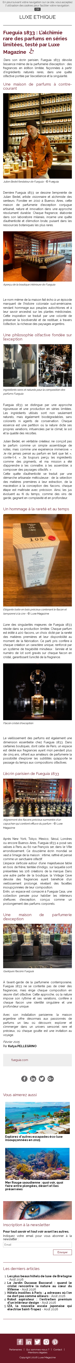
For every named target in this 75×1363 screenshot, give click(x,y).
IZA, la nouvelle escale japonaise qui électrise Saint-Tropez (39, 1307)
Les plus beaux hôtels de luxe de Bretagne (39, 1276)
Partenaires (15, 1349)
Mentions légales (37, 1352)
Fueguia (20, 192)
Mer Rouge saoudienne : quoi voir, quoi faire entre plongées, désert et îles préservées (34, 1186)
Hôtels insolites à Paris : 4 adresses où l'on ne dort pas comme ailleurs (39, 1294)
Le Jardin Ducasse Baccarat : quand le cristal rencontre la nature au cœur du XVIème (39, 1286)
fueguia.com (19, 1060)
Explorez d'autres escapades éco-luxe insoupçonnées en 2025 (34, 1138)
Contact (58, 1349)
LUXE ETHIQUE (37, 17)
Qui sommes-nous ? (37, 1349)
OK (37, 9)
